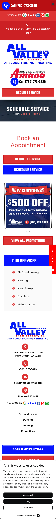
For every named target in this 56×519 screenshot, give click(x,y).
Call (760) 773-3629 (23, 5)
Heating (22, 280)
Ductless (23, 296)
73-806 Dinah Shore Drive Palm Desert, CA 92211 (28, 31)
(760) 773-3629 (28, 369)
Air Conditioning (28, 272)
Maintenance (26, 304)
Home (18, 114)
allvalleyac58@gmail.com (28, 382)
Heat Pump (25, 288)
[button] (53, 3)
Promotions (28, 431)
